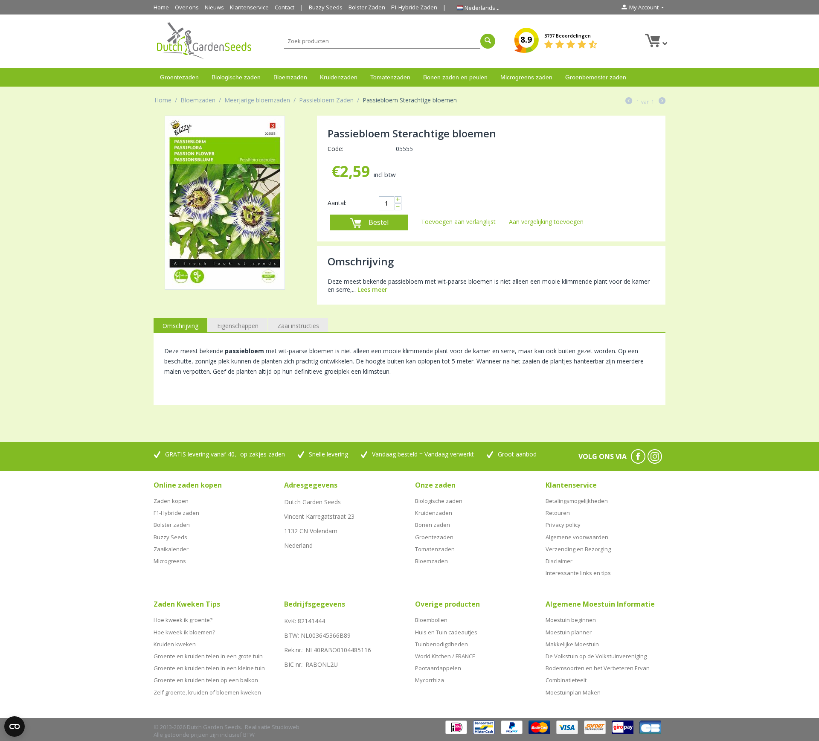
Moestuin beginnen (571, 620)
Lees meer (372, 289)
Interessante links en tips (578, 573)
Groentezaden (179, 77)
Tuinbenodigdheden (441, 644)
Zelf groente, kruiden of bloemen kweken (207, 692)
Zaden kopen (171, 501)
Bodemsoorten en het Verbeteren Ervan (598, 668)
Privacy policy (563, 525)
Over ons (187, 7)
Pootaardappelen (438, 668)
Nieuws (214, 7)
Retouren (558, 513)
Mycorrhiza (429, 680)
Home (161, 7)
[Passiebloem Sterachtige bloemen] (225, 202)
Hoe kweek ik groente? (183, 620)
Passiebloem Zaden (326, 100)
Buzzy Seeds (326, 7)
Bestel (379, 222)
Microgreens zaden (526, 77)
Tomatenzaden (390, 77)
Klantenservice (249, 7)
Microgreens (170, 561)
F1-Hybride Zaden (414, 7)
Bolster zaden (172, 525)
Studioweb (285, 727)
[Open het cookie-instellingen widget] (14, 726)
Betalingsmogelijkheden (577, 501)
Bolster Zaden (367, 7)
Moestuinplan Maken (573, 692)
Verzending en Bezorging (578, 549)
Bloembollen (431, 620)
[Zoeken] (487, 41)
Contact (284, 7)
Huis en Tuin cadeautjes (446, 632)
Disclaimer (559, 561)
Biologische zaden (236, 77)
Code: (335, 149)
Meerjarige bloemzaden (257, 100)
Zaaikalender (171, 549)
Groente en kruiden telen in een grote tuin (208, 656)
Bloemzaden (290, 77)
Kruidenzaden (338, 77)
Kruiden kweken (175, 644)
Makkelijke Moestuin (572, 644)
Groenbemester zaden (595, 77)
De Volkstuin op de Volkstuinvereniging (596, 656)
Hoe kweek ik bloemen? (184, 632)
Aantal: (337, 203)
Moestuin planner (569, 632)
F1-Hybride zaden (176, 513)
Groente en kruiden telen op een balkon (206, 680)
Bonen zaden (432, 525)
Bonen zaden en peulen (455, 77)
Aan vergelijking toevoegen (546, 222)
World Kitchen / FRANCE (445, 656)
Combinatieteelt (566, 680)
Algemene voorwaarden (577, 537)
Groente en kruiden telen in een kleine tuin (209, 668)
